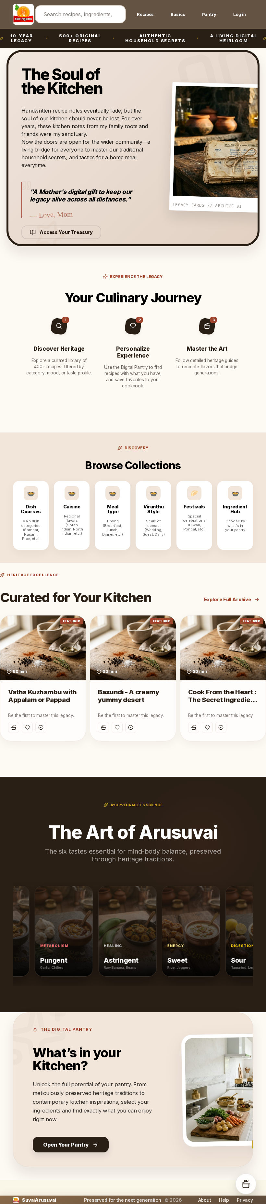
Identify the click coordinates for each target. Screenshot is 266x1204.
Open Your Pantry (66, 1144)
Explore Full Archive (227, 599)
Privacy (245, 1200)
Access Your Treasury (66, 232)
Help (224, 1200)
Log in (239, 14)
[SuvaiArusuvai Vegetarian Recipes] (21, 14)
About (204, 1200)
